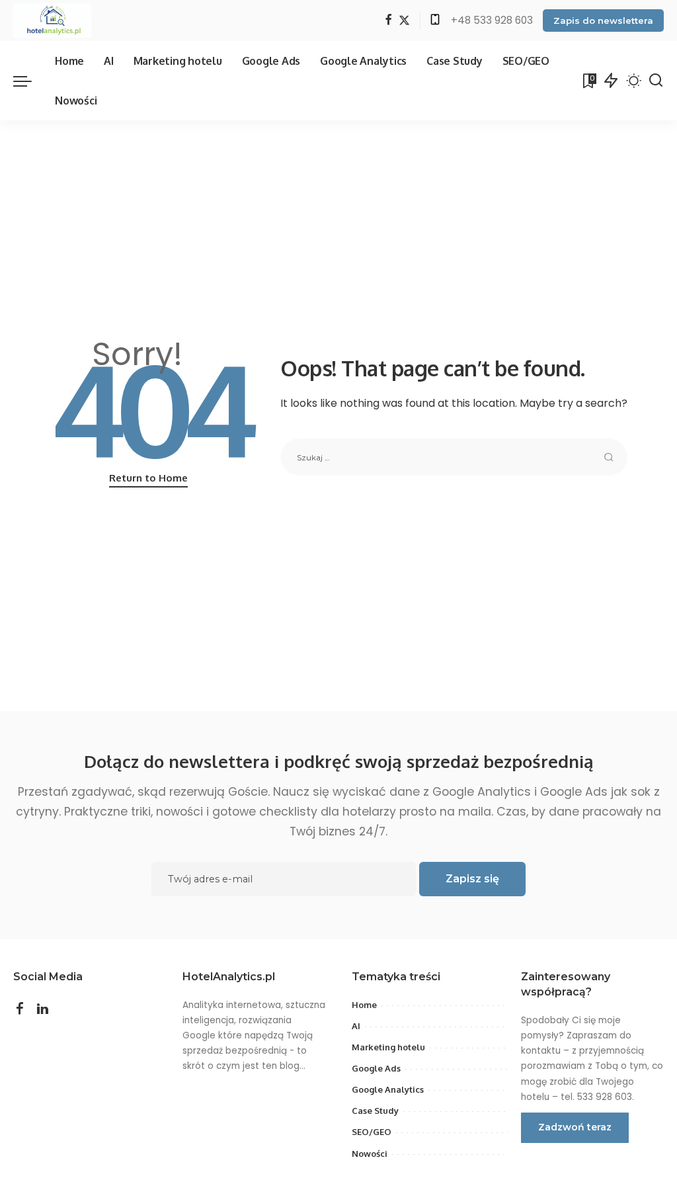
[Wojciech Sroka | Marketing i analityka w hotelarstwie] (52, 20)
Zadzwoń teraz (575, 1127)
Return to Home (148, 478)
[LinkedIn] (42, 1009)
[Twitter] (404, 20)
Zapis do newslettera (603, 20)
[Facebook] (388, 20)
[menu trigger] (29, 80)
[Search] (656, 80)
